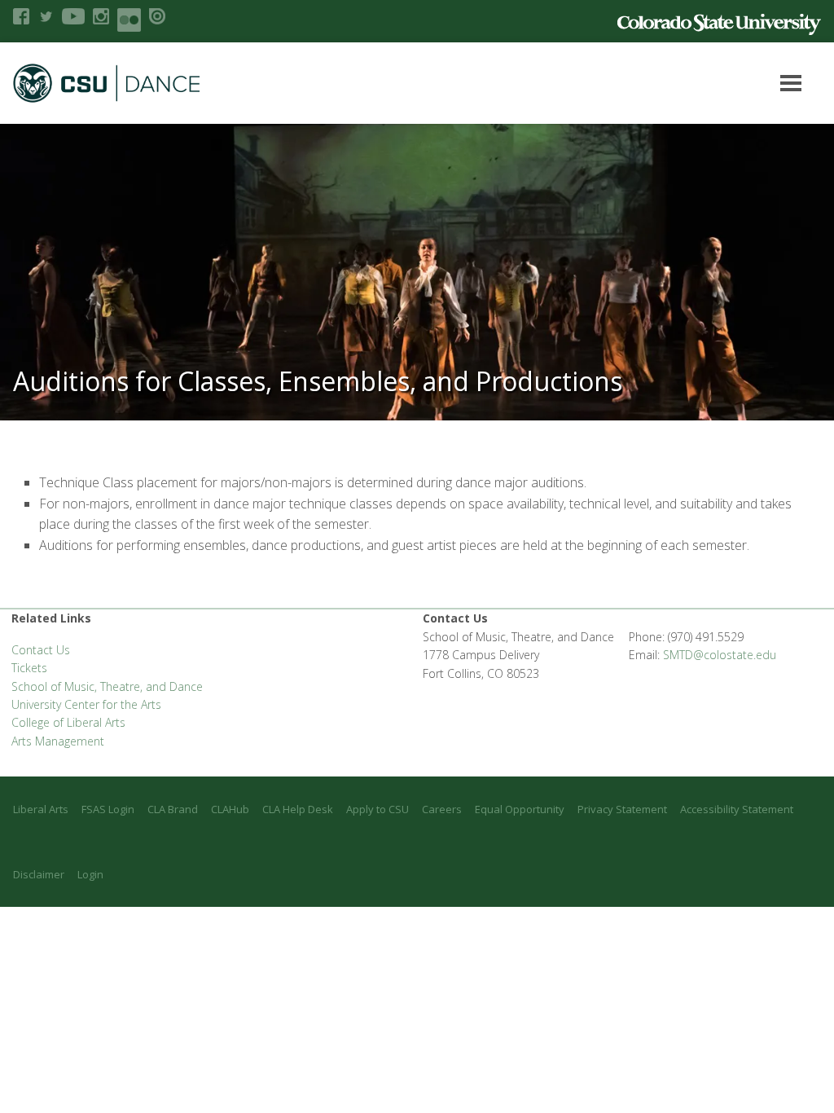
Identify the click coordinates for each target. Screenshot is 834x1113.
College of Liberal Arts (68, 722)
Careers (442, 809)
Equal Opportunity (519, 809)
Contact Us (40, 650)
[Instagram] (101, 16)
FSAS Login (107, 809)
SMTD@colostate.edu (719, 654)
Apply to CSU (377, 809)
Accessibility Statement (736, 809)
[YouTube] (73, 16)
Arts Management (57, 741)
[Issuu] (157, 16)
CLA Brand (172, 809)
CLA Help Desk (297, 809)
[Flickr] (129, 20)
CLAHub (230, 809)
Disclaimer (38, 874)
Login (90, 874)
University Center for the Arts (86, 704)
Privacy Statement (622, 809)
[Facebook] (21, 16)
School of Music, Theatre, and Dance (107, 686)
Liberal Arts (40, 809)
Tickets (29, 667)
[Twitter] (45, 16)
